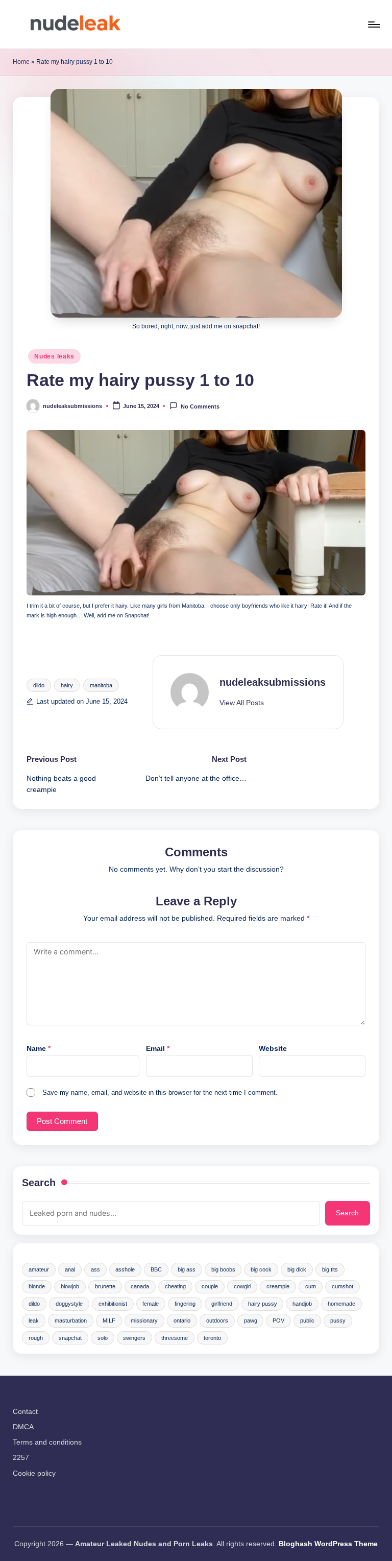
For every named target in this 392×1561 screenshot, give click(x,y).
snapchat (70, 1338)
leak (34, 1320)
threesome (174, 1338)
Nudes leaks (54, 356)
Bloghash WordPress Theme (328, 1544)
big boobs (223, 1269)
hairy (67, 685)
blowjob (70, 1286)
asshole (125, 1269)
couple (210, 1286)
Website (273, 1048)
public (307, 1320)
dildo (38, 685)
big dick (296, 1269)
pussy (338, 1320)
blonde (37, 1286)
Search (39, 1182)
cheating (175, 1286)
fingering (185, 1304)
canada (140, 1286)
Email (157, 1048)
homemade (341, 1304)
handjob (302, 1304)
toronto (212, 1338)
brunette (105, 1286)
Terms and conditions (47, 1442)
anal (70, 1269)
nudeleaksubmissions (272, 682)
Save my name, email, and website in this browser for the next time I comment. (160, 1092)
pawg (250, 1320)
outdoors (217, 1320)
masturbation (71, 1320)
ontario (182, 1320)
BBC (156, 1269)
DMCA (23, 1427)
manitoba (101, 685)
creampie (277, 1286)
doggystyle (69, 1304)
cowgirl (242, 1286)
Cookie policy (34, 1473)
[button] (241, 703)
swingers (134, 1338)
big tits (330, 1269)
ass (95, 1269)
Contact (25, 1411)
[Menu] (373, 24)
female (150, 1304)
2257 (21, 1457)
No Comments (200, 406)
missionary (144, 1320)
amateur (39, 1269)
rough (36, 1338)
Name (39, 1048)
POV (278, 1320)
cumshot (342, 1286)
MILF (109, 1320)
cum (310, 1286)
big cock (261, 1269)
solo (102, 1338)
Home (21, 61)
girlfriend (221, 1304)
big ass (186, 1269)
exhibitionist (113, 1304)
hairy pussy (262, 1304)
